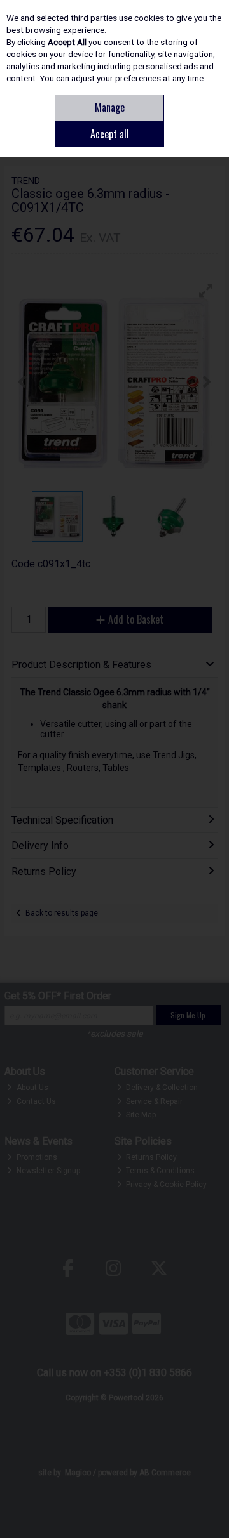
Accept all (109, 133)
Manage (110, 107)
